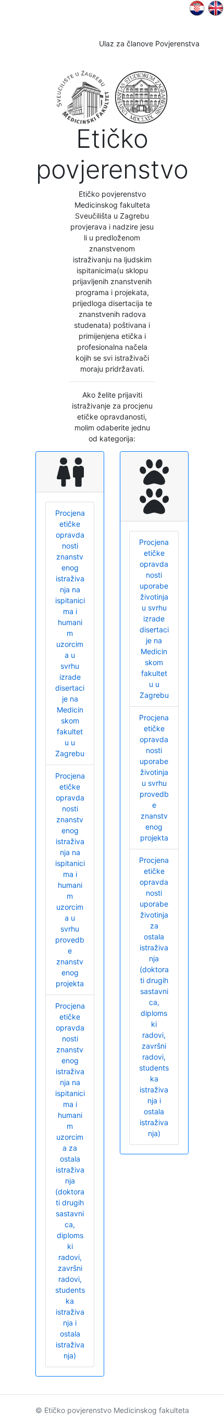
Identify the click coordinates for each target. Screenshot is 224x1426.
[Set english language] (197, 7)
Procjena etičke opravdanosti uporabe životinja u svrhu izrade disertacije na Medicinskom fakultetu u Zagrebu (154, 618)
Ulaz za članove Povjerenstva (149, 43)
